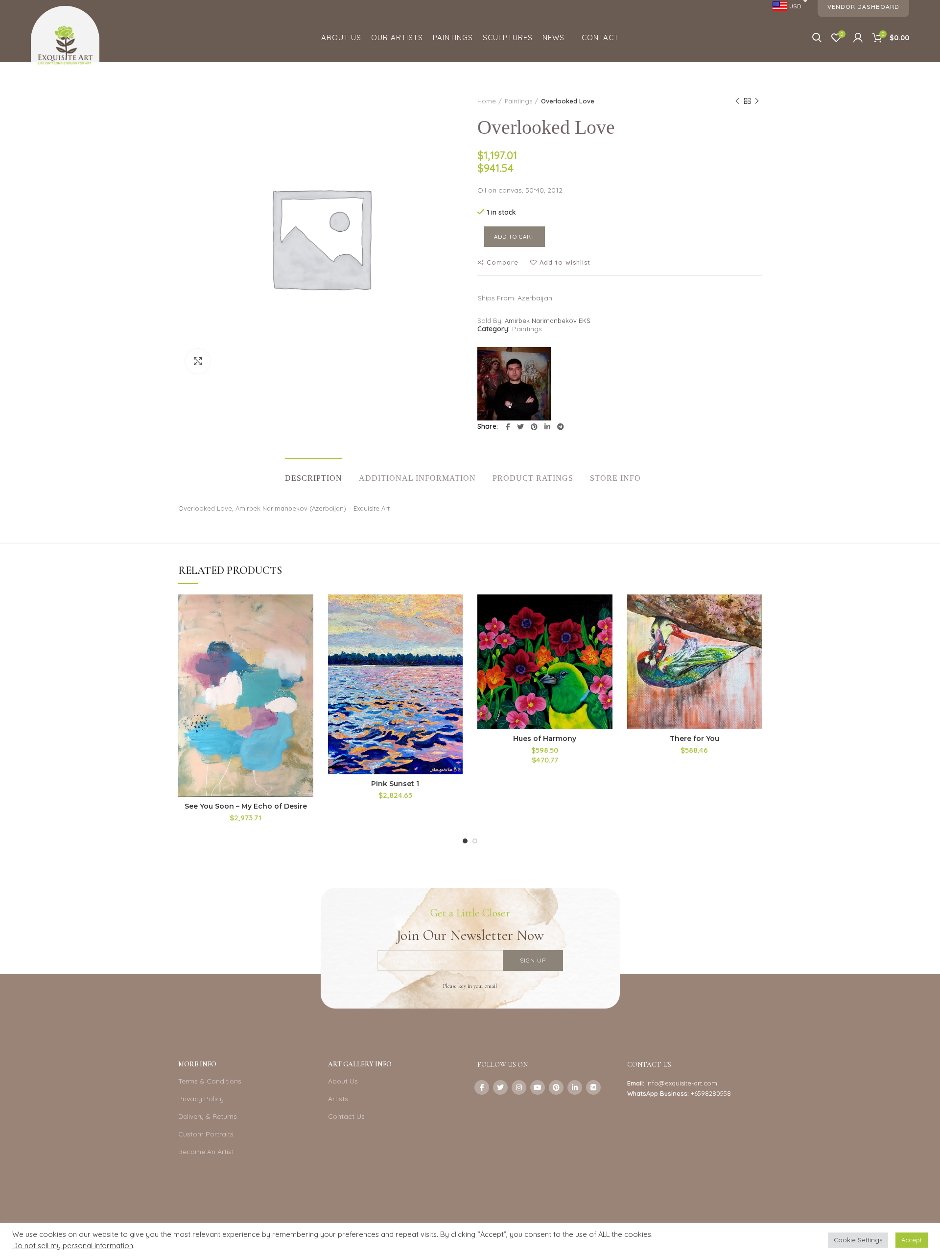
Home (486, 101)
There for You (694, 738)
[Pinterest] (534, 426)
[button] (306, 632)
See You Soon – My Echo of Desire (246, 806)
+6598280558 (711, 1093)
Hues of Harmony (544, 738)
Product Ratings (533, 478)
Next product (757, 101)
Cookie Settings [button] (858, 1240)
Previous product (737, 101)
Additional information (417, 478)
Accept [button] (911, 1240)
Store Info (615, 478)
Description (313, 478)
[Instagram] (519, 1087)
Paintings (518, 101)
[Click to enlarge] (198, 361)
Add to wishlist (565, 262)
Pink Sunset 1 (395, 783)
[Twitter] (520, 426)
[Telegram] (560, 426)
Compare (502, 262)
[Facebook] (508, 426)
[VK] (593, 1087)
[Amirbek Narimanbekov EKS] (514, 383)
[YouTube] (537, 1087)
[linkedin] (547, 426)
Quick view (306, 654)
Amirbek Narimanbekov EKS (547, 320)
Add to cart (514, 236)
